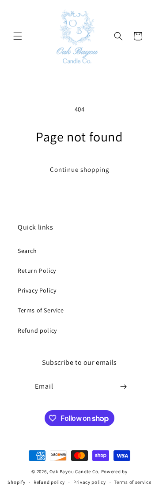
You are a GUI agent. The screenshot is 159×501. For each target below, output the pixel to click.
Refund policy (37, 330)
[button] (17, 36)
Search (27, 251)
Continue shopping (80, 169)
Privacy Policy (37, 290)
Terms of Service (41, 310)
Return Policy (37, 271)
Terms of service (132, 482)
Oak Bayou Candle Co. (74, 471)
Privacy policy (89, 482)
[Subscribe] (123, 386)
